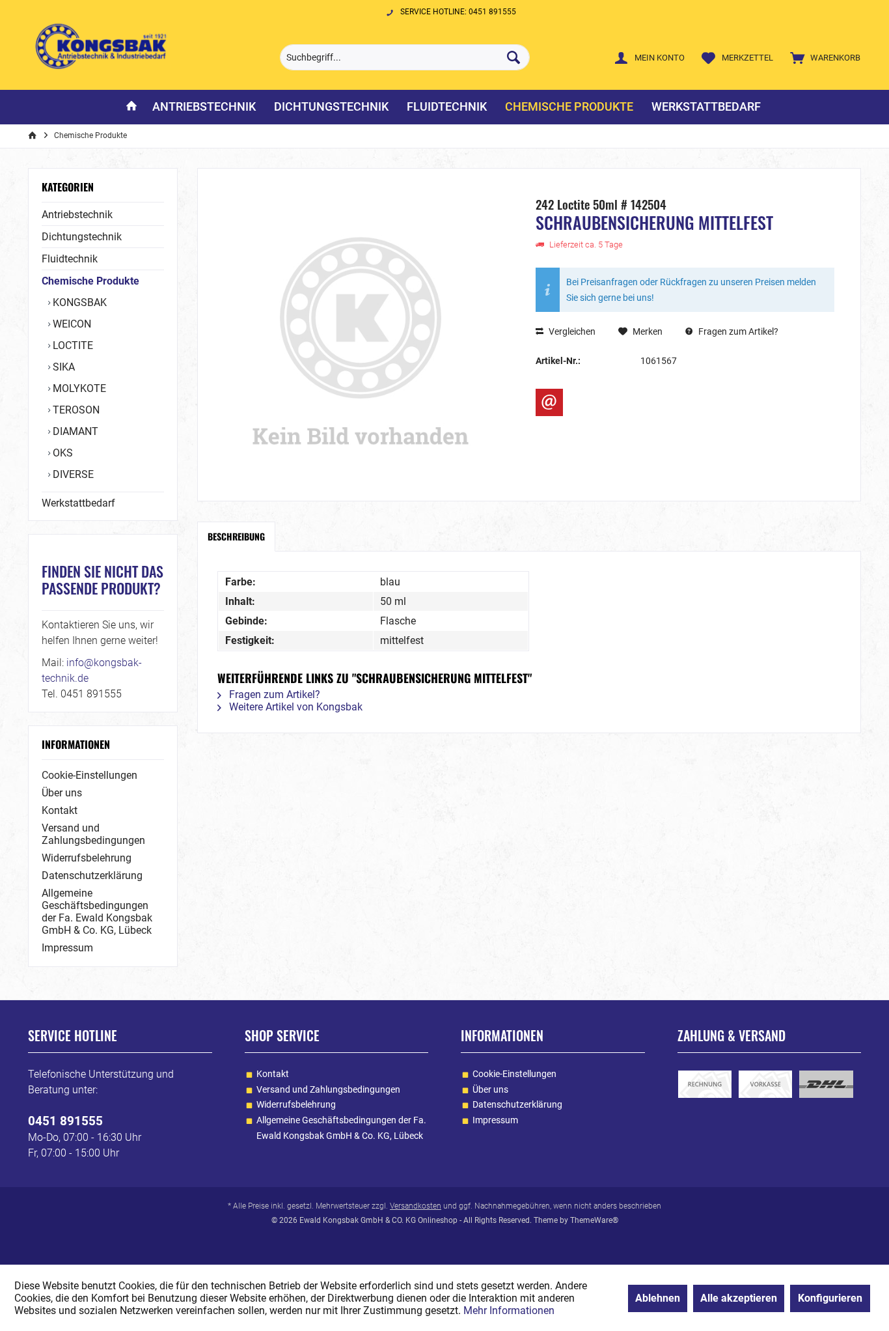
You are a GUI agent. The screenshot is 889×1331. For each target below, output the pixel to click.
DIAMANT (74, 431)
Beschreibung (236, 536)
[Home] (131, 107)
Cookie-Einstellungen (89, 775)
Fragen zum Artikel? (737, 331)
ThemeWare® (594, 1220)
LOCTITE (71, 345)
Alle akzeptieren (738, 1298)
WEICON (70, 324)
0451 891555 (65, 1121)
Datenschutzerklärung (92, 875)
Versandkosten (415, 1206)
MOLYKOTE (78, 388)
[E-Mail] (549, 402)
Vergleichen (571, 331)
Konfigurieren (830, 1298)
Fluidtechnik (70, 259)
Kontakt (59, 810)
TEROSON (75, 410)
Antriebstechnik (77, 214)
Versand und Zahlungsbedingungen (93, 834)
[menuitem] (822, 57)
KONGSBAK (78, 302)
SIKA (62, 367)
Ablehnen (657, 1298)
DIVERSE (72, 474)
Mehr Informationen (508, 1310)
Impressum (67, 948)
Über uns (62, 793)
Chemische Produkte (90, 281)
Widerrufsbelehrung (86, 858)
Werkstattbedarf (78, 503)
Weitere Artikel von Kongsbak (294, 707)
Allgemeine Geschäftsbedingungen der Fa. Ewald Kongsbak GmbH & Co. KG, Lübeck (97, 911)
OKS (61, 453)
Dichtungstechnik (82, 237)
